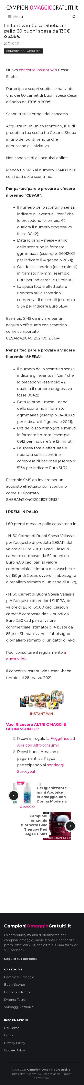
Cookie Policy (14, 1050)
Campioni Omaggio (19, 977)
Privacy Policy (14, 1043)
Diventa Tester (15, 1000)
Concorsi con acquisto (23, 51)
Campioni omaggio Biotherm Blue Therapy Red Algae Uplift (34, 825)
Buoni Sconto (14, 984)
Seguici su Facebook (20, 959)
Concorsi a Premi (17, 992)
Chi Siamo (11, 1028)
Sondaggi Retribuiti (18, 1007)
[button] (74, 17)
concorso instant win (38, 70)
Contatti (10, 1035)
